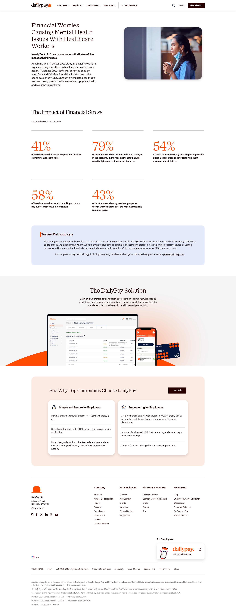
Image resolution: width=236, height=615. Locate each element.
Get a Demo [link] (196, 5)
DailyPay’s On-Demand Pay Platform (98, 299)
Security (97, 507)
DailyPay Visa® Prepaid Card (155, 499)
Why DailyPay (125, 499)
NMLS (46, 605)
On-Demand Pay (181, 511)
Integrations (125, 515)
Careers (97, 519)
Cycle (145, 503)
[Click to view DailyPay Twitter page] (41, 514)
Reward (146, 507)
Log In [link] (181, 5)
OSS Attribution (149, 569)
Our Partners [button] (92, 5)
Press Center (99, 515)
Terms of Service (133, 569)
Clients (123, 503)
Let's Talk (177, 390)
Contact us (37, 508)
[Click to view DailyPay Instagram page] (51, 514)
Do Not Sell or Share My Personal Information (72, 569)
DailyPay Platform (150, 495)
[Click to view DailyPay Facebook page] (37, 514)
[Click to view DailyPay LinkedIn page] (46, 514)
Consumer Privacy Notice (101, 569)
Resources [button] (108, 5)
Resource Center (181, 515)
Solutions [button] (77, 5)
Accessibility (119, 569)
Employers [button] (62, 5)
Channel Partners (127, 511)
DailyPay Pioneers (101, 524)
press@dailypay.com (173, 254)
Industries (124, 507)
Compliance (99, 511)
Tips (145, 511)
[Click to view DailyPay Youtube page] (56, 514)
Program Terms (164, 569)
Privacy (49, 569)
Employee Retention (182, 507)
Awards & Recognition (103, 499)
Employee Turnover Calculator (187, 499)
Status (176, 569)
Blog (176, 495)
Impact (97, 503)
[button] (41, 5)
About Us (98, 495)
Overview (124, 495)
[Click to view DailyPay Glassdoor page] (32, 514)
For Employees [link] (128, 5)
